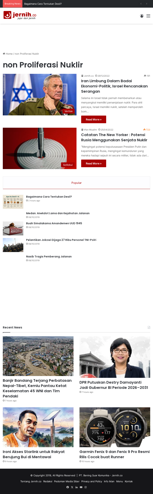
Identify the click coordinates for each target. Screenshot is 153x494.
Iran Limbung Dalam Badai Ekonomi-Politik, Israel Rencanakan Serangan (114, 86)
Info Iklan (109, 481)
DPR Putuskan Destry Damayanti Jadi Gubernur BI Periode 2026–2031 (113, 385)
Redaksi (47, 481)
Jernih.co (89, 75)
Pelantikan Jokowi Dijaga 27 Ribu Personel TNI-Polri (61, 240)
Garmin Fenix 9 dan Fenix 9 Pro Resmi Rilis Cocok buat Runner (114, 454)
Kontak (129, 481)
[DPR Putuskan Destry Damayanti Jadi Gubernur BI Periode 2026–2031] (114, 357)
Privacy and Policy (91, 481)
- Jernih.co (116, 475)
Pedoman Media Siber (66, 481)
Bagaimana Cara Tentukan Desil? (49, 197)
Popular (76, 183)
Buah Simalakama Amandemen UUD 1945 (54, 223)
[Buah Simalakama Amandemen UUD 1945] (13, 228)
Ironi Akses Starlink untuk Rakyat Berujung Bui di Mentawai (34, 454)
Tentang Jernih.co (30, 481)
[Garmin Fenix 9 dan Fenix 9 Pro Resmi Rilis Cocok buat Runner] (114, 427)
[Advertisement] (76, 35)
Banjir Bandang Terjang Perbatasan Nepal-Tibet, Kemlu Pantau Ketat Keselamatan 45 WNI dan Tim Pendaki (37, 388)
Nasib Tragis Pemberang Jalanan (49, 256)
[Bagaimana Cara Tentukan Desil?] (13, 202)
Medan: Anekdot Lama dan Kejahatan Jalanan (58, 213)
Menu (119, 481)
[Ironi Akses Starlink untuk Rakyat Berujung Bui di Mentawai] (38, 427)
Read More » (94, 119)
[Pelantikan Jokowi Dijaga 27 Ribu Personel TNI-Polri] (13, 245)
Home (9, 53)
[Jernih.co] (20, 15)
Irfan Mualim (90, 129)
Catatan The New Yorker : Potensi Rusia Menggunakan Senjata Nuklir (114, 137)
